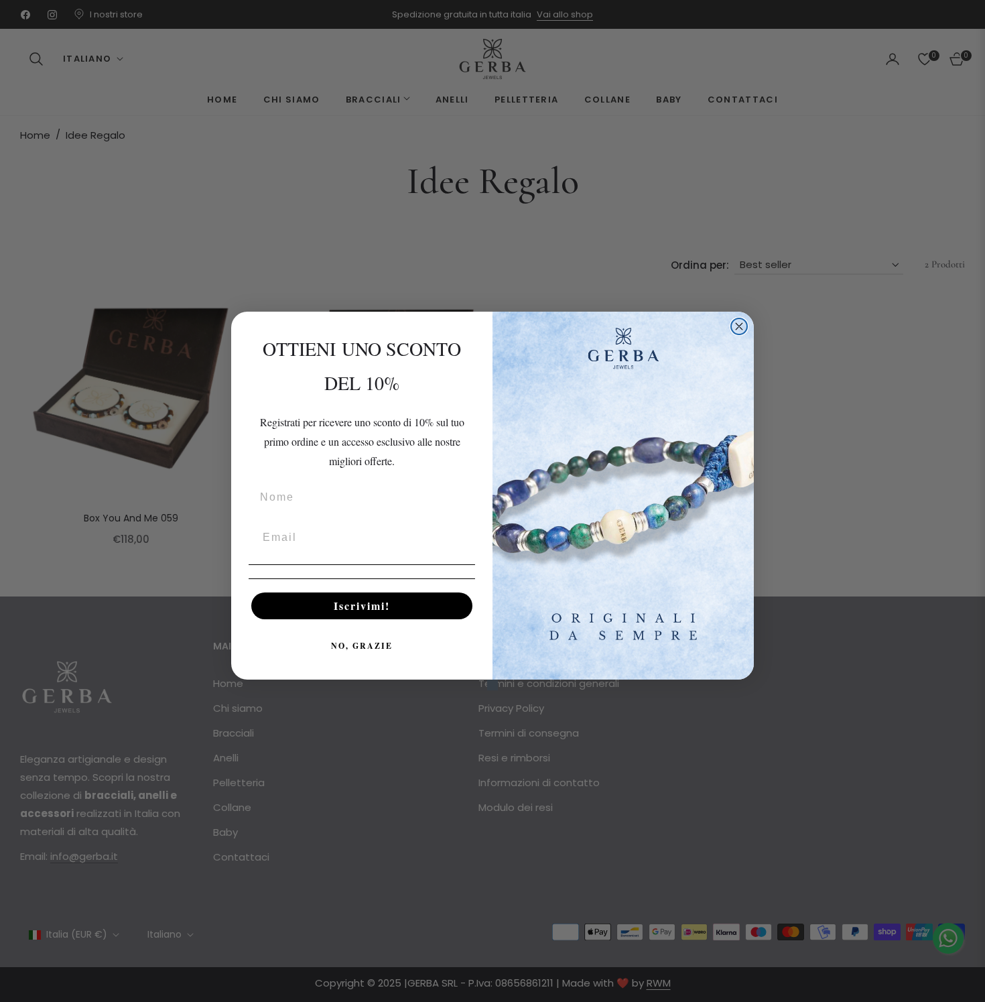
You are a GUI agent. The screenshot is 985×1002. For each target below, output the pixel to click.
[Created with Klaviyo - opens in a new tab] (492, 685)
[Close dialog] (739, 326)
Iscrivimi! (362, 605)
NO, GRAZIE (362, 645)
